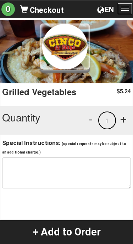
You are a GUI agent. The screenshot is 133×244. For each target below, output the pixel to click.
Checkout (46, 10)
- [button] (91, 119)
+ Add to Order (67, 232)
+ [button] (123, 119)
